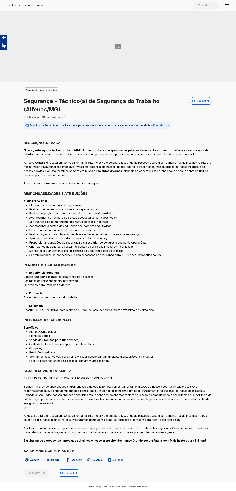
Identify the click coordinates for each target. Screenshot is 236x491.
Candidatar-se (206, 5)
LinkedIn (55, 459)
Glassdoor (118, 459)
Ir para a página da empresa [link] (29, 5)
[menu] (227, 5)
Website (34, 459)
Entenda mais (161, 125)
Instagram (97, 459)
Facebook (76, 459)
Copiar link (203, 100)
